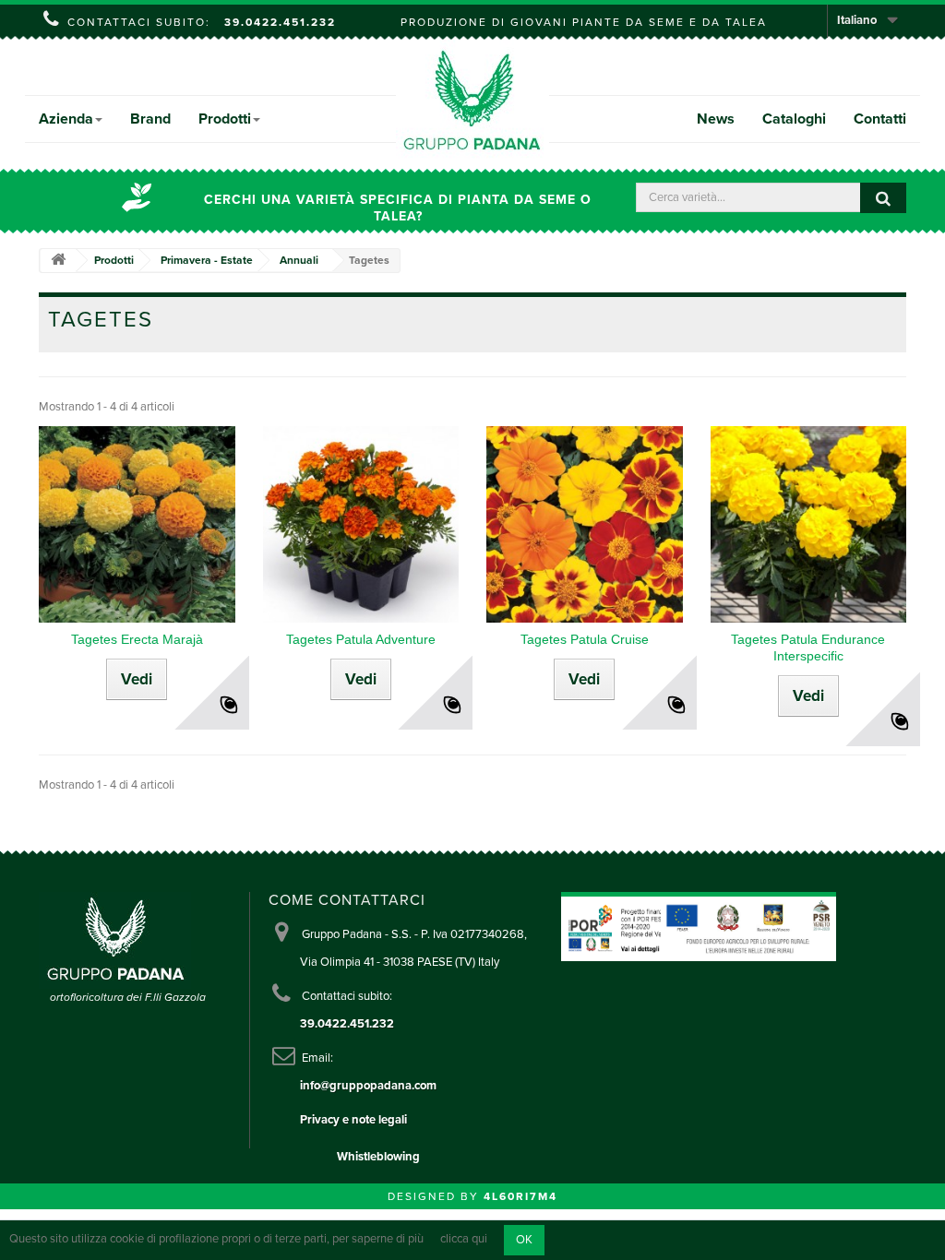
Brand (150, 119)
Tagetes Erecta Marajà (137, 639)
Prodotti (224, 119)
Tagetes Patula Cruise (584, 639)
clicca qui (463, 1239)
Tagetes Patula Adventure (361, 639)
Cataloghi (794, 119)
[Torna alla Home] (58, 260)
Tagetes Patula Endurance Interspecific (808, 647)
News (716, 119)
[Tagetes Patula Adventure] (361, 524)
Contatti (880, 119)
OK (524, 1239)
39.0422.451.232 (280, 22)
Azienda (66, 119)
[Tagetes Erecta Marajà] (137, 524)
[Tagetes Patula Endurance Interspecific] (809, 524)
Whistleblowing (378, 1156)
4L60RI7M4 (520, 1196)
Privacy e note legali (353, 1119)
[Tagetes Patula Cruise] (584, 524)
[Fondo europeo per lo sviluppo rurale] (748, 925)
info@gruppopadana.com (368, 1085)
